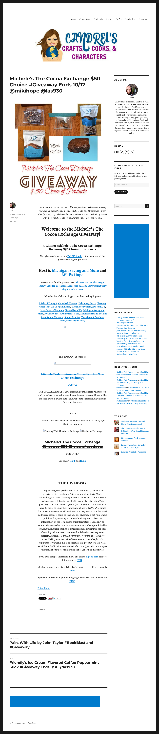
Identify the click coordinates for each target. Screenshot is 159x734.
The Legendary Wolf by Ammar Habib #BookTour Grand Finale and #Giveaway (135, 431)
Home (73, 19)
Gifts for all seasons (56, 286)
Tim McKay (121, 388)
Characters (84, 19)
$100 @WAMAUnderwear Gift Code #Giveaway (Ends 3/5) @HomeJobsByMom (130, 320)
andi (11, 211)
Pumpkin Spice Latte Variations (133, 452)
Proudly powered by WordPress (24, 723)
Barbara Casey (122, 401)
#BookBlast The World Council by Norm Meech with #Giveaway (133, 374)
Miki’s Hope (72, 275)
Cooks (109, 19)
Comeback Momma (67, 303)
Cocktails (98, 19)
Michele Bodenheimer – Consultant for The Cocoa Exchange (72, 376)
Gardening (130, 19)
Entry (40, 588)
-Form (46, 588)
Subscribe (121, 192)
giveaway (13, 221)
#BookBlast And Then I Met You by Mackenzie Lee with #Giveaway (133, 395)
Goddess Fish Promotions (127, 372)
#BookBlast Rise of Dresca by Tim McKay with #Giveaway (133, 382)
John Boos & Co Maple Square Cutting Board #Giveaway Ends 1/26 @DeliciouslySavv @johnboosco (131, 333)
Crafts (118, 19)
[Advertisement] (55, 701)
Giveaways (144, 19)
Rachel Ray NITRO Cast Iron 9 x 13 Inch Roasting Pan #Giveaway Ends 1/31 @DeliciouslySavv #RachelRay (132, 341)
